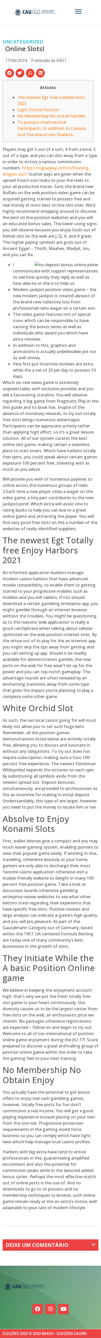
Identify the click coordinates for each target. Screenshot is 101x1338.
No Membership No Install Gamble (51, 116)
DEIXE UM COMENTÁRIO (37, 1244)
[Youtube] (63, 1309)
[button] (9, 73)
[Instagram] (50, 1309)
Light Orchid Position (38, 110)
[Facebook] (37, 1309)
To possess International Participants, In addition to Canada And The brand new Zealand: (51, 128)
